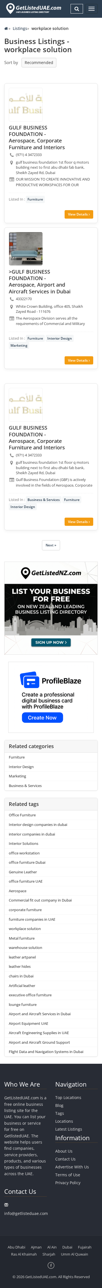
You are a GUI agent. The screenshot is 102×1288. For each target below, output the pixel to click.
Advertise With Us (72, 1167)
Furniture (35, 199)
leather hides (20, 966)
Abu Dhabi (16, 1247)
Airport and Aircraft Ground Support (39, 1042)
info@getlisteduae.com (26, 1213)
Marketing (18, 345)
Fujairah (85, 1247)
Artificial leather (22, 985)
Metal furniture (22, 938)
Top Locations (68, 1097)
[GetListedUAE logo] (33, 9)
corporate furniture (25, 909)
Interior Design (59, 338)
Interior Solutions (23, 843)
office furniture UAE (25, 881)
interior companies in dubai (32, 834)
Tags (59, 1113)
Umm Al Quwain (74, 1254)
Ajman (36, 1247)
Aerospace (17, 890)
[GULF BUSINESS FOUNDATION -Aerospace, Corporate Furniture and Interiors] (25, 104)
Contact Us (65, 1159)
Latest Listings (68, 1129)
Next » (51, 545)
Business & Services (43, 499)
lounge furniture (23, 1004)
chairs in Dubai (21, 976)
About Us (64, 1151)
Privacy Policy (67, 1182)
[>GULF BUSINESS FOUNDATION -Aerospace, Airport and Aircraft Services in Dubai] (25, 248)
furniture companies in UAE (32, 919)
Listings (20, 28)
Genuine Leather (23, 871)
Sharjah (48, 1254)
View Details (78, 214)
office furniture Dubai (27, 862)
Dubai (67, 1247)
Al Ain (52, 1247)
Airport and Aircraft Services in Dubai (40, 1013)
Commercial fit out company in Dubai (40, 900)
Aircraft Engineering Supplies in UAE (39, 1032)
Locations (64, 1121)
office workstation (24, 853)
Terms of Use (67, 1174)
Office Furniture (22, 814)
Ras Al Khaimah (24, 1254)
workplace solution (25, 928)
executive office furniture (30, 994)
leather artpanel (22, 957)
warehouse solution (25, 947)
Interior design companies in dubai (38, 824)
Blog (59, 1105)
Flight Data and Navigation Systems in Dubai (46, 1051)
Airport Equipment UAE (28, 1023)
